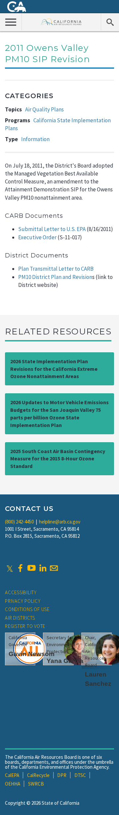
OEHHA (12, 784)
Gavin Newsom (32, 653)
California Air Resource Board (61, 22)
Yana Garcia (65, 660)
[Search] (110, 21)
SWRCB (36, 784)
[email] (54, 568)
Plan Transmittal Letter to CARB (56, 268)
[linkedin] (42, 568)
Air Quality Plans (44, 109)
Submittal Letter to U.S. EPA (52, 229)
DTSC (80, 775)
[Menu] (11, 21)
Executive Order (37, 237)
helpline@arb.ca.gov (59, 522)
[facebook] (20, 568)
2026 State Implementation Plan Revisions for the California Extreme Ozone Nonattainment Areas (54, 369)
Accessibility (21, 592)
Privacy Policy (23, 601)
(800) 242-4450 (19, 522)
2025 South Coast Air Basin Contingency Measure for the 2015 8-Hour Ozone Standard (57, 459)
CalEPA (12, 775)
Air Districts (20, 618)
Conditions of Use (27, 609)
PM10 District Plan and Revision (55, 277)
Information (35, 139)
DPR (61, 775)
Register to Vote (25, 626)
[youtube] (31, 568)
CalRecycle (38, 775)
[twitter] (9, 568)
